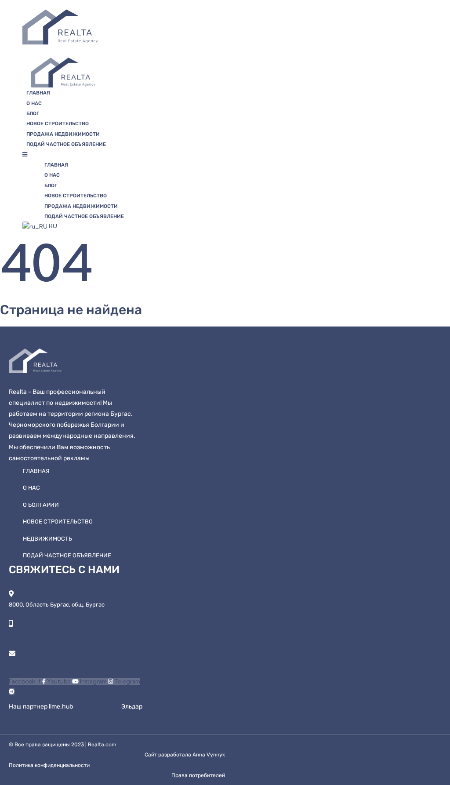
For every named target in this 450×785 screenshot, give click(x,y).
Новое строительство (57, 123)
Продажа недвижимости (63, 134)
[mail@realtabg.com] (12, 653)
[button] (149, 154)
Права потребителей (198, 775)
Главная (38, 93)
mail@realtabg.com (34, 664)
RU (52, 225)
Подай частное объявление (66, 144)
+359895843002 (31, 634)
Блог (32, 113)
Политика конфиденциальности (49, 765)
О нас (34, 103)
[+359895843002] (11, 623)
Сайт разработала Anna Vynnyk (185, 755)
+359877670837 (97, 706)
